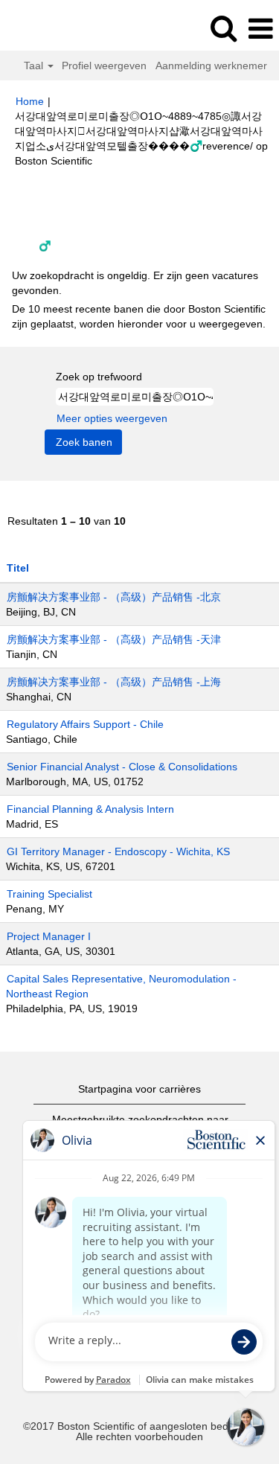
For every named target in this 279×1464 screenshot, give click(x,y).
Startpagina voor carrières (139, 1089)
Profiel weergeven (104, 65)
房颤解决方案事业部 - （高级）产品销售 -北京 (114, 597)
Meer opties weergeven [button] (112, 418)
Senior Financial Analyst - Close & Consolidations (122, 767)
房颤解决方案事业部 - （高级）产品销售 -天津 (114, 639)
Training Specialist (49, 894)
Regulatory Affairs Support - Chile (85, 724)
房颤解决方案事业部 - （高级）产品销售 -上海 (114, 682)
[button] (260, 28)
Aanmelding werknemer (211, 65)
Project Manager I (49, 936)
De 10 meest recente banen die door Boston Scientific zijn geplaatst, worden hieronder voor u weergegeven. (139, 316)
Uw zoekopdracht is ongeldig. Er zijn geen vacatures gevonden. (135, 282)
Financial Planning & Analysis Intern (90, 809)
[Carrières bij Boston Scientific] (53, 28)
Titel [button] (18, 568)
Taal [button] (35, 65)
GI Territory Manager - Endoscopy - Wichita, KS (118, 851)
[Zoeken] (223, 27)
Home (30, 101)
